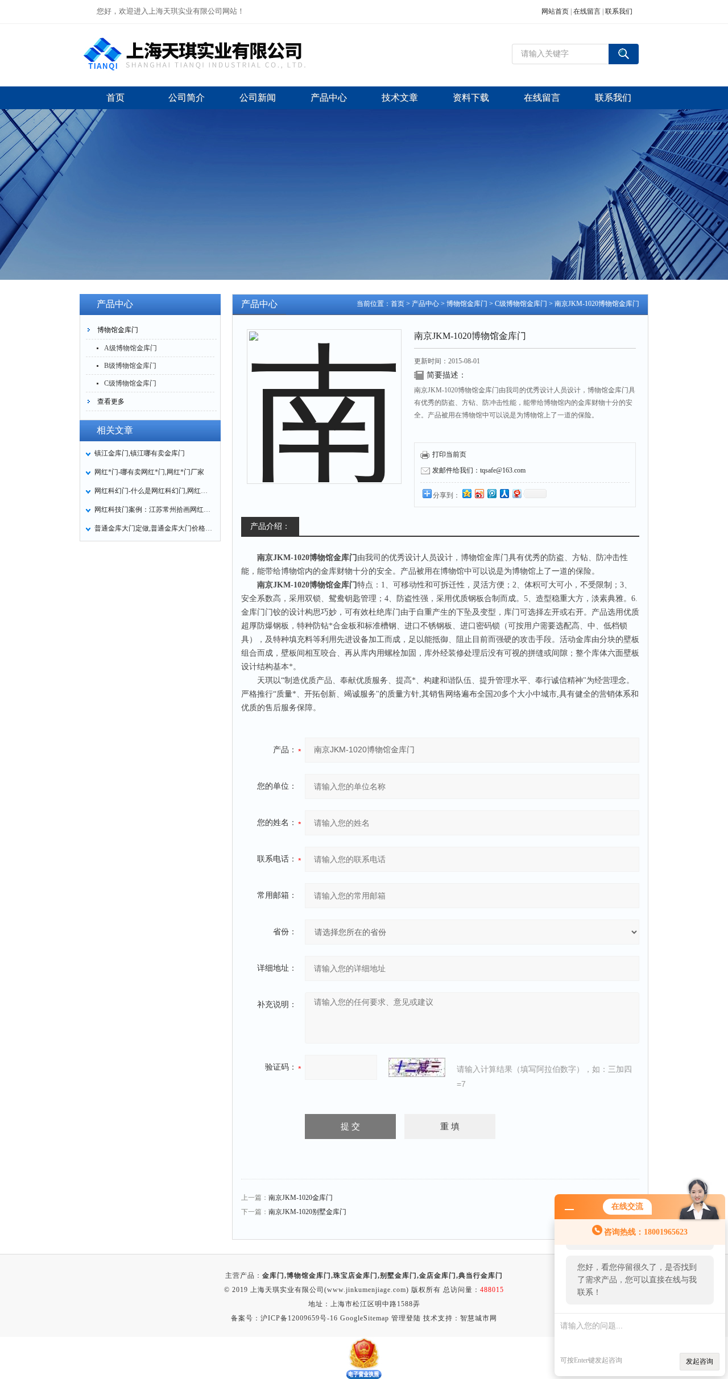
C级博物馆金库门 (130, 383)
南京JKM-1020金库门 (300, 1198)
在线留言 (587, 11)
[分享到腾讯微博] (491, 493)
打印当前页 (449, 454)
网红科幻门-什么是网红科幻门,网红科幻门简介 (154, 491)
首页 (397, 304)
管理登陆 (406, 1318)
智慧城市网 (478, 1318)
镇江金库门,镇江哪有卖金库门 (139, 453)
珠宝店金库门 (355, 1275)
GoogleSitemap (364, 1318)
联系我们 (618, 11)
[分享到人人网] (504, 493)
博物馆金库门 (117, 330)
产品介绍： (270, 526)
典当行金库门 (480, 1275)
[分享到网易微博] (516, 493)
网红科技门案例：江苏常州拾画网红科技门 (154, 509)
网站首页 (555, 11)
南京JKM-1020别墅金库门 (307, 1212)
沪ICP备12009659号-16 (299, 1318)
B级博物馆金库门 (130, 366)
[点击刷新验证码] (416, 1067)
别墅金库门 (398, 1275)
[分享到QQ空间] (466, 493)
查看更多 (111, 401)
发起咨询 (699, 1361)
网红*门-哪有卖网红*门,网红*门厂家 (149, 472)
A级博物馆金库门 (130, 348)
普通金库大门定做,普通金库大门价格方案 (154, 528)
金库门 (273, 1275)
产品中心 (425, 304)
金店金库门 (437, 1275)
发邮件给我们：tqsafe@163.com (479, 470)
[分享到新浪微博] (479, 493)
